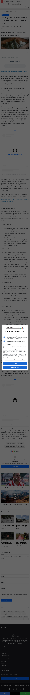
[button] (15, 344)
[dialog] (15, 347)
